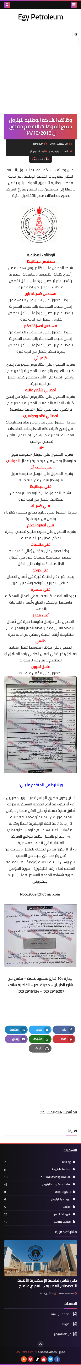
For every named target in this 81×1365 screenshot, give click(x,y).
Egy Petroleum (40, 16)
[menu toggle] (74, 5)
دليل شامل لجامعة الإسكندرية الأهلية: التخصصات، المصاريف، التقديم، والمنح (47, 1283)
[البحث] (7, 5)
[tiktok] (37, 1359)
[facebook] (57, 1359)
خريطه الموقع (62, 1334)
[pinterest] (30, 1359)
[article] (40, 1072)
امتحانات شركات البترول (56, 1184)
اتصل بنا (66, 1324)
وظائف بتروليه (36, 151)
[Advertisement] (40, 64)
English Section (61, 1169)
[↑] (40, 1344)
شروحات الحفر (62, 1214)
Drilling (66, 1162)
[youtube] (44, 1359)
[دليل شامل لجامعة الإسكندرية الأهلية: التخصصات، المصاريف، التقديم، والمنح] (40, 1258)
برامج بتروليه (63, 1191)
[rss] (24, 1359)
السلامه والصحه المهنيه (56, 1177)
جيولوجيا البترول (61, 1199)
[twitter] (50, 1359)
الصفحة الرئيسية (59, 151)
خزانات (67, 1206)
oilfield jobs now (66, 1293)
